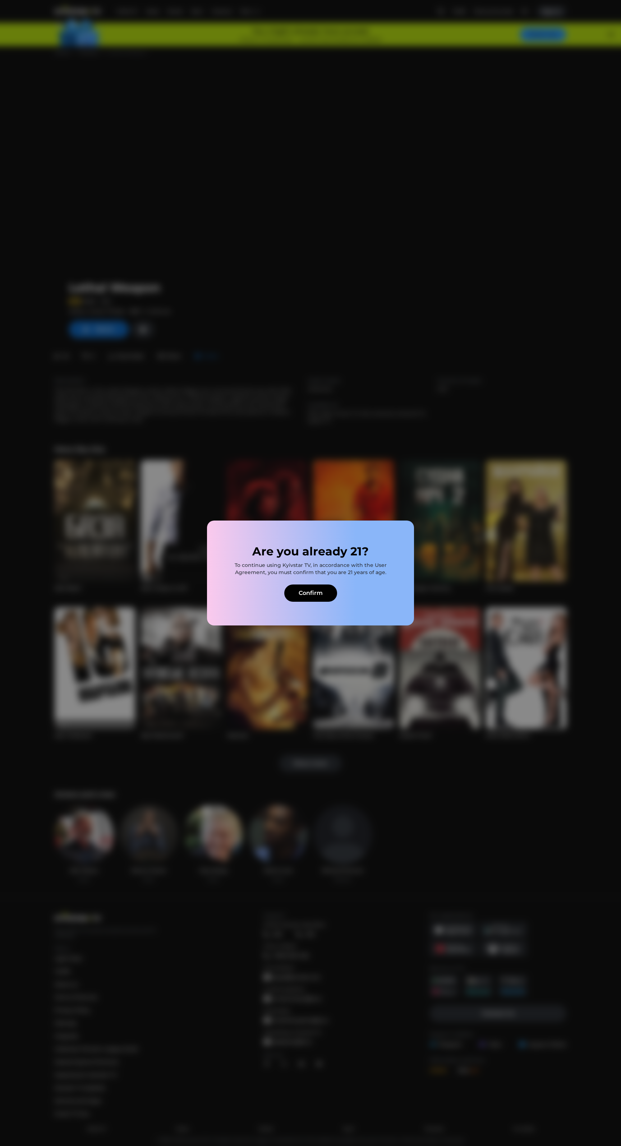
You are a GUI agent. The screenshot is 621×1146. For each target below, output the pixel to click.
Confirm (311, 593)
